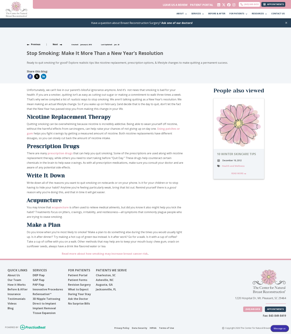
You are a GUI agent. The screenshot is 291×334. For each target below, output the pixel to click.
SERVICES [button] (196, 13)
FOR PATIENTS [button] (237, 13)
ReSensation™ (42, 294)
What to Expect (78, 289)
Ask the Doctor (78, 299)
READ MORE (237, 173)
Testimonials (16, 299)
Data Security (139, 327)
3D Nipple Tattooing (46, 299)
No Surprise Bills (79, 303)
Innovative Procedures (48, 289)
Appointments (275, 309)
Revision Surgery (79, 285)
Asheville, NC (105, 280)
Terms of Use (166, 327)
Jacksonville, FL (106, 289)
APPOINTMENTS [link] (275, 4)
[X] (223, 4)
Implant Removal (44, 308)
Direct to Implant (44, 303)
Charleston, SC (106, 275)
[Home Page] (16, 9)
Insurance (14, 294)
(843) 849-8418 (250, 4)
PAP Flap (38, 285)
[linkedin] (218, 4)
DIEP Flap (39, 275)
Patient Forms (77, 280)
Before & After (18, 289)
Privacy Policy (121, 327)
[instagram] (233, 4)
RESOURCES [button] (258, 13)
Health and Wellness (233, 165)
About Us (14, 275)
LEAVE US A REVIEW (175, 5)
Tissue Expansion (44, 313)
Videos (12, 303)
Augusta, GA (104, 285)
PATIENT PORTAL (201, 5)
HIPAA (153, 327)
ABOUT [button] (180, 13)
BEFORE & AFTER (216, 13)
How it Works (17, 285)
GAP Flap (38, 280)
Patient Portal (77, 275)
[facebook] (228, 4)
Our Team (14, 280)
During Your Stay (79, 294)
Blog (11, 308)
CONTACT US (278, 13)
